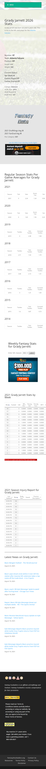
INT (42, 405)
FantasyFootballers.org (16, 758)
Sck (19, 405)
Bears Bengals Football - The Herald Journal (21, 563)
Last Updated (9, 497)
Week (7, 405)
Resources (9, 760)
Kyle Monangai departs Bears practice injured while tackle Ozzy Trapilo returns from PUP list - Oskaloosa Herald (22, 631)
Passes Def (29, 405)
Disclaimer (22, 763)
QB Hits (23, 405)
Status (28, 497)
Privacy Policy (33, 760)
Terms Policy (20, 760)
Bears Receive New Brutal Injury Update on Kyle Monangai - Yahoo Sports (22, 616)
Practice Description (36, 497)
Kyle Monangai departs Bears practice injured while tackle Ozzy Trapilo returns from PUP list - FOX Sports (22, 646)
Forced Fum (36, 405)
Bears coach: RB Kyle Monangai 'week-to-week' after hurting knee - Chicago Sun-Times (22, 590)
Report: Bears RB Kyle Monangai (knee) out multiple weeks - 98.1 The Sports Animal (21, 603)
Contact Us (32, 758)
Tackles (13, 405)
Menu (11, 5)
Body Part (21, 497)
